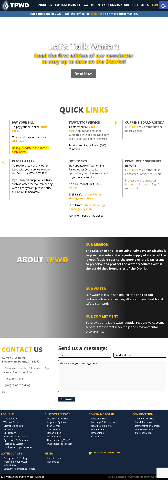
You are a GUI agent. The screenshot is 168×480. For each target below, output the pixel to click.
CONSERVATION (118, 5)
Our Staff (8, 429)
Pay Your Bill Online (57, 418)
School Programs (144, 429)
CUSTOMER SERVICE (67, 5)
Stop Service (53, 429)
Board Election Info (101, 425)
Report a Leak (54, 432)
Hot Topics (78, 161)
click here (97, 14)
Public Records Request (59, 443)
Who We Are (10, 418)
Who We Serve (11, 422)
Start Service (54, 425)
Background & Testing (15, 458)
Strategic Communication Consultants (141, 477)
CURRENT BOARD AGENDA (144, 122)
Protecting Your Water (15, 461)
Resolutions (97, 432)
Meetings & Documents (104, 422)
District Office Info (13, 425)
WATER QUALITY (94, 5)
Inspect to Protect (137, 184)
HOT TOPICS (140, 5)
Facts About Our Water (15, 436)
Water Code (97, 429)
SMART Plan (10, 465)
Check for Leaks (143, 422)
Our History (9, 432)
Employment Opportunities (17, 447)
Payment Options (56, 422)
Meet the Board (99, 418)
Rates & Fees (54, 436)
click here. (18, 141)
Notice (73, 188)
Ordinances (97, 436)
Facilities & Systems (14, 443)
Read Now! (84, 73)
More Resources (144, 432)
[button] (163, 5)
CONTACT (158, 5)
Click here (131, 170)
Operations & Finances (15, 440)
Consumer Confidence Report (19, 468)
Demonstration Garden (147, 425)
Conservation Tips (144, 418)
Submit (67, 399)
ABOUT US (45, 5)
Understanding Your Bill (59, 440)
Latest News (54, 458)
